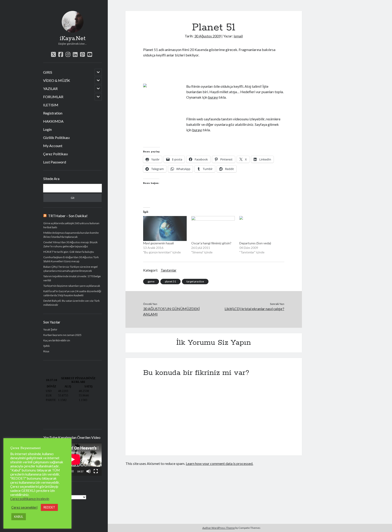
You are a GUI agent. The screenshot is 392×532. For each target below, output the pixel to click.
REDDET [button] (49, 507)
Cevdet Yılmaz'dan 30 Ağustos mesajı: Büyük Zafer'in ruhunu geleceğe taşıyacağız (70, 244)
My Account (52, 145)
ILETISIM (50, 105)
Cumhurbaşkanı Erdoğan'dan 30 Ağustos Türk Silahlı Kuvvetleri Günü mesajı (71, 259)
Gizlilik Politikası (56, 137)
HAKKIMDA (53, 121)
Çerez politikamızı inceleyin (29, 499)
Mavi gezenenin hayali (158, 243)
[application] (72, 459)
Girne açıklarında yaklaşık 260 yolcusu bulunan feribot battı (71, 225)
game (151, 281)
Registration (52, 113)
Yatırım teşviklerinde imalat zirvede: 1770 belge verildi (72, 278)
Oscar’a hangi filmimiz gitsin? (211, 243)
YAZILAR (50, 88)
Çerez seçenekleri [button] (24, 507)
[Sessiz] (88, 471)
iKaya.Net (73, 38)
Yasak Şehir (50, 329)
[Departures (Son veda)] (261, 228)
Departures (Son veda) (255, 243)
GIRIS (47, 72)
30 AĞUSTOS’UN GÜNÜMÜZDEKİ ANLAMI (171, 311)
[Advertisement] (196, 70)
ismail (238, 36)
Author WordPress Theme (218, 528)
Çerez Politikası (55, 154)
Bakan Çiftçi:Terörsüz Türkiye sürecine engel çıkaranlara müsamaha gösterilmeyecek (70, 268)
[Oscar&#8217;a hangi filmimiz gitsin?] (213, 228)
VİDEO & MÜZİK (56, 80)
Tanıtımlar (168, 270)
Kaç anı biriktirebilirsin (56, 340)
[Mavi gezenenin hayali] (165, 228)
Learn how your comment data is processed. (219, 463)
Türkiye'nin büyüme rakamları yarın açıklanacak (71, 285)
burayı (213, 97)
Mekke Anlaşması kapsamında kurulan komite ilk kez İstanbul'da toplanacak (71, 234)
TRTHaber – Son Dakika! (68, 216)
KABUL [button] (18, 516)
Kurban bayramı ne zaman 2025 (62, 335)
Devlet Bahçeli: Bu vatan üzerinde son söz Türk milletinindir (71, 302)
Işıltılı (46, 345)
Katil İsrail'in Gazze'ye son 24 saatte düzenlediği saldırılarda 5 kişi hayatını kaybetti (72, 293)
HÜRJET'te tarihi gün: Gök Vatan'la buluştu (68, 251)
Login (47, 129)
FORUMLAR (53, 97)
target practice (195, 281)
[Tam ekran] (95, 471)
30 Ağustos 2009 (207, 36)
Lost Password (54, 162)
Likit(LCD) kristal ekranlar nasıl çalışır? (254, 308)
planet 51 (170, 281)
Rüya (46, 351)
